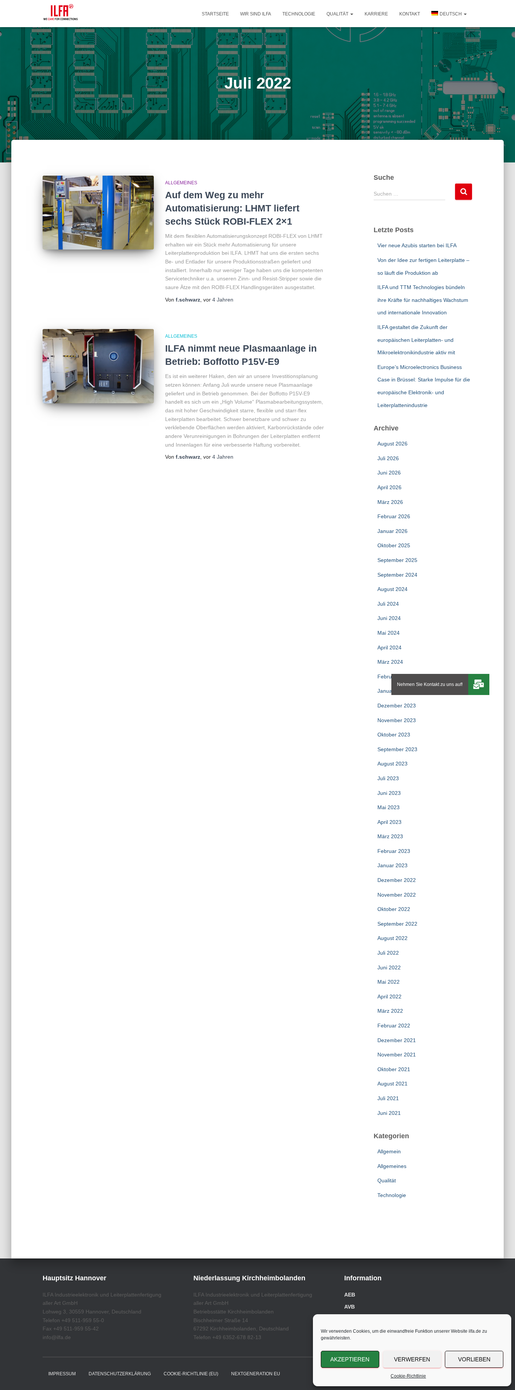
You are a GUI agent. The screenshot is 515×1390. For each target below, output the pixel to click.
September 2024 (397, 575)
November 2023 (396, 720)
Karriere (376, 14)
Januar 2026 (392, 531)
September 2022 (397, 924)
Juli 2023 (388, 778)
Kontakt (409, 14)
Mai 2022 (388, 982)
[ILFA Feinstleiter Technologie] (60, 13)
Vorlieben (474, 1359)
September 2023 (397, 749)
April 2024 (389, 647)
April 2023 (389, 822)
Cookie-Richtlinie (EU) (191, 1373)
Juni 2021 (389, 1113)
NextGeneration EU (255, 1373)
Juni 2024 (389, 618)
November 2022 (396, 895)
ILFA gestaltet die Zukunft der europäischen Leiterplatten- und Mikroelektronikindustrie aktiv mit (416, 339)
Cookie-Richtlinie (408, 1376)
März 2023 (390, 836)
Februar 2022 (393, 1026)
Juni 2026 (389, 473)
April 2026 (389, 487)
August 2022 (392, 938)
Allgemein (389, 1151)
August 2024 (392, 589)
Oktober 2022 (393, 909)
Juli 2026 (388, 458)
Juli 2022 (388, 953)
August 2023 (392, 764)
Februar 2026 (393, 516)
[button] (351, 14)
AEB (349, 1295)
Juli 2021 (388, 1098)
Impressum (62, 1373)
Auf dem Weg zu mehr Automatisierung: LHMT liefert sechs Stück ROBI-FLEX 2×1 (232, 208)
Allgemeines (181, 182)
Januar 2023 (392, 865)
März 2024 (390, 662)
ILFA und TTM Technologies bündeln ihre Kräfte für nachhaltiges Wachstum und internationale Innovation (422, 299)
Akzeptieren (349, 1359)
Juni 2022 (389, 967)
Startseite (215, 14)
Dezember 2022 (396, 880)
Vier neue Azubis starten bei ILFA (417, 245)
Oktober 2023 (393, 735)
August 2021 (392, 1084)
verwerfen (412, 1359)
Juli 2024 (388, 604)
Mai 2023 (388, 807)
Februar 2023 (393, 851)
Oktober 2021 (393, 1069)
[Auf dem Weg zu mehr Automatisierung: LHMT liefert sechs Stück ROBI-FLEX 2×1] (98, 213)
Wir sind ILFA (255, 14)
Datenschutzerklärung (120, 1373)
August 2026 (392, 444)
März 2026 (390, 502)
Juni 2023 (389, 793)
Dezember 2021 (396, 1040)
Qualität (337, 14)
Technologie (298, 14)
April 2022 (389, 997)
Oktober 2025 (393, 545)
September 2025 (397, 560)
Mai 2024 (388, 633)
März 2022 (390, 1011)
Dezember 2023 (396, 706)
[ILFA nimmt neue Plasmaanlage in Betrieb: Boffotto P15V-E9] (98, 366)
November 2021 (396, 1055)
